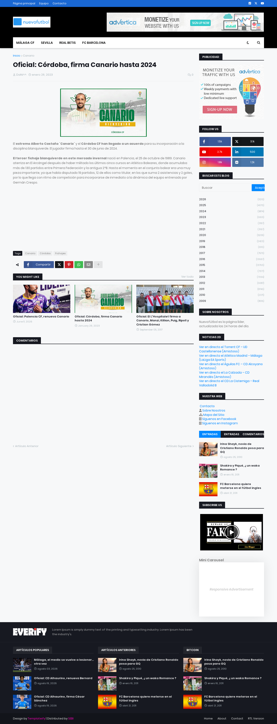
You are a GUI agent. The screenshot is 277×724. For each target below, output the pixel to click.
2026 (231, 199)
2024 (231, 211)
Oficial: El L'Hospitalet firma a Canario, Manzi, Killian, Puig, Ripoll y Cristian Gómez (162, 320)
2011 (231, 289)
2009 (231, 301)
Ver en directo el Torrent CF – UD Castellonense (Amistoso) (223, 349)
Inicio (16, 56)
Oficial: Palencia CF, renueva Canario (41, 317)
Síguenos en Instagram (220, 423)
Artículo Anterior (27, 446)
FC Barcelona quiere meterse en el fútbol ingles (240, 486)
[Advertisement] (103, 215)
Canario (28, 56)
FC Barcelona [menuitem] (94, 43)
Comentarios (253, 434)
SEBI (71, 718)
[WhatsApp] (78, 264)
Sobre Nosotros (213, 410)
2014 (231, 271)
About (221, 718)
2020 (231, 235)
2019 (231, 241)
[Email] (88, 264)
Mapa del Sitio (213, 415)
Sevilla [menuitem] (47, 43)
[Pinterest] (69, 264)
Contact (237, 718)
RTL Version (256, 718)
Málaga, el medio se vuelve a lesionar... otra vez (64, 662)
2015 (231, 265)
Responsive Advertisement (231, 589)
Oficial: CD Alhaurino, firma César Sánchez (59, 699)
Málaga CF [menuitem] (25, 43)
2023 (231, 217)
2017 (231, 253)
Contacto (59, 3)
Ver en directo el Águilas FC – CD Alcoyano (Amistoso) (231, 366)
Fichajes (60, 253)
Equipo (44, 3)
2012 (231, 283)
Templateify (36, 718)
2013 (231, 277)
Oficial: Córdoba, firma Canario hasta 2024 (98, 318)
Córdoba (45, 253)
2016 (231, 259)
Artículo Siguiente (179, 446)
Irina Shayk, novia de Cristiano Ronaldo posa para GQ (242, 448)
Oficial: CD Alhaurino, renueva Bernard (63, 678)
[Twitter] (59, 264)
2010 (231, 295)
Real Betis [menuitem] (67, 43)
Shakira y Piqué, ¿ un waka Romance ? (240, 468)
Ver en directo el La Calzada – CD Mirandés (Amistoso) (224, 374)
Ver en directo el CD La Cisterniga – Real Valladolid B (229, 383)
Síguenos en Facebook (219, 419)
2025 (231, 205)
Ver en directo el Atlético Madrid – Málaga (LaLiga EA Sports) (230, 357)
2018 (231, 247)
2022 (231, 223)
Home (208, 718)
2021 (231, 229)
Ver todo (187, 276)
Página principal (24, 3)
